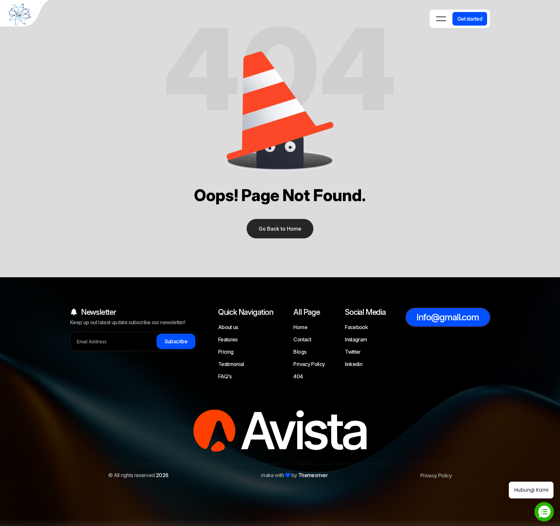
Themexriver (313, 475)
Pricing (226, 352)
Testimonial (231, 364)
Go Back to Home (280, 228)
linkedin (353, 364)
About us (228, 327)
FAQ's (225, 376)
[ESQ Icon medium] (26, 14)
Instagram (356, 339)
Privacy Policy (309, 364)
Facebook (356, 327)
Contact (302, 339)
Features (228, 339)
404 (298, 376)
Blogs (299, 352)
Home (300, 327)
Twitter (353, 352)
